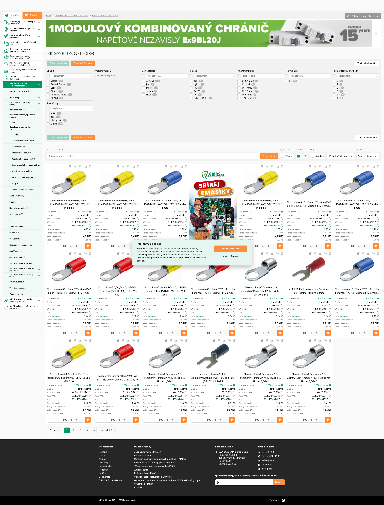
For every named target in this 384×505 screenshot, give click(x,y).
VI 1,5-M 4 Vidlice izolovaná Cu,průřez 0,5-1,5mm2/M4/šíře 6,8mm (309, 291)
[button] (376, 33)
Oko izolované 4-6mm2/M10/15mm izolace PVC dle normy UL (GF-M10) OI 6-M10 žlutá (69, 378)
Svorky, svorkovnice (18, 282)
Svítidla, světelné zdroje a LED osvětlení (22, 29)
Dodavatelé (104, 476)
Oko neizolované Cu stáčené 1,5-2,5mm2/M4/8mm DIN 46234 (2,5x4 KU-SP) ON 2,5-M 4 (261, 378)
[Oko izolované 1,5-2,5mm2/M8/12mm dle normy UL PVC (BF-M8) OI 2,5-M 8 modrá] (356, 269)
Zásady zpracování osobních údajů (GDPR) (155, 466)
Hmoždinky (14, 97)
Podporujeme (105, 462)
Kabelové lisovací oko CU (23, 140)
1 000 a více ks (81, 211)
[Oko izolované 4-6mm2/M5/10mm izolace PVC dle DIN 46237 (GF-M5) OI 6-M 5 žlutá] (260, 182)
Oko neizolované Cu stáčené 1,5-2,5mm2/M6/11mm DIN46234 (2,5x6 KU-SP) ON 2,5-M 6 (309, 378)
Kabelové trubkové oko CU (23, 159)
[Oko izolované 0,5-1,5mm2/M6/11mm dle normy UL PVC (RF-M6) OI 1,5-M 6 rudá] (212, 269)
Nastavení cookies (230, 256)
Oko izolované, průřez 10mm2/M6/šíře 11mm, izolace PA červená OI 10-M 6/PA (116, 378)
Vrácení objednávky (143, 484)
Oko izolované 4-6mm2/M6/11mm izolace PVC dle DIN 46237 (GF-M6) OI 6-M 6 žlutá (69, 204)
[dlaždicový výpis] (298, 156)
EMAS (48, 15)
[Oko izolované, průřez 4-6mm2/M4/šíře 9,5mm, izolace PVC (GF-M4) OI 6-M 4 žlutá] (164, 269)
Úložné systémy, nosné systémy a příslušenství (19, 57)
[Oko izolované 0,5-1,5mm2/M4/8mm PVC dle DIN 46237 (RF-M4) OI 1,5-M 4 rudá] (68, 269)
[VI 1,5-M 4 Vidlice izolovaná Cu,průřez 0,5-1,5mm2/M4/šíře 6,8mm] (308, 269)
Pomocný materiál (17, 226)
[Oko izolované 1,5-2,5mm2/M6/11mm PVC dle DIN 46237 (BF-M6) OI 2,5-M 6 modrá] (164, 182)
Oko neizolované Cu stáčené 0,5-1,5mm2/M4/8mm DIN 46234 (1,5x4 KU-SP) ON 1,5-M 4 (165, 378)
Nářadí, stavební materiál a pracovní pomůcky (20, 300)
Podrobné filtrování (83, 63)
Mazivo (12, 202)
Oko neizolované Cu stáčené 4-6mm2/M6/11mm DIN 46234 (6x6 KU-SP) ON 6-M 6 (261, 291)
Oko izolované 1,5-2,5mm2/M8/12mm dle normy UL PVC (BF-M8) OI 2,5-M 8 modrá (357, 291)
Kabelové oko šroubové (22, 153)
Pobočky (103, 469)
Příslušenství (14, 239)
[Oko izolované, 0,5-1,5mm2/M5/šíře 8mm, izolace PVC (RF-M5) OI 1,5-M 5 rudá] (116, 269)
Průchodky (14, 233)
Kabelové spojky (16, 196)
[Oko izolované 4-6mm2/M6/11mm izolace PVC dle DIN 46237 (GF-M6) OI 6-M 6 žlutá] (68, 182)
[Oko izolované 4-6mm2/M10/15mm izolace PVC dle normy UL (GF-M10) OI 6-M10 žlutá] (68, 356)
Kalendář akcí (105, 466)
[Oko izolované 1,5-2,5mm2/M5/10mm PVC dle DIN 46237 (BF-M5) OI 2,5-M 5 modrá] (356, 182)
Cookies (138, 487)
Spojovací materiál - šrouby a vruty (21, 275)
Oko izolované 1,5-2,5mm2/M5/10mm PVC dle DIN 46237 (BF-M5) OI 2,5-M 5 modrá (357, 204)
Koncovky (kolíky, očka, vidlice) (26, 165)
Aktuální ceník (141, 469)
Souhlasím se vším (230, 248)
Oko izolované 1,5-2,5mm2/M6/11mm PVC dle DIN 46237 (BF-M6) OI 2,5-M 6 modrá (165, 204)
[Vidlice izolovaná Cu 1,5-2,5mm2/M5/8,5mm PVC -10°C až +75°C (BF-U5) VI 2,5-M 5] (212, 356)
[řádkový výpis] (305, 156)
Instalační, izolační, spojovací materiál (22, 116)
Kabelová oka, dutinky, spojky (20, 128)
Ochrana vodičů (16, 214)
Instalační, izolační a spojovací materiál (19, 84)
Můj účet (15, 15)
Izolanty (12, 122)
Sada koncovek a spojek (22, 177)
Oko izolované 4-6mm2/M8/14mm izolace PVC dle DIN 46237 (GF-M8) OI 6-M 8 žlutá (117, 204)
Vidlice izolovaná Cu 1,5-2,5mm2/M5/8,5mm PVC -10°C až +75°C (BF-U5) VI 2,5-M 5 (212, 378)
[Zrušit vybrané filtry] (48, 75)
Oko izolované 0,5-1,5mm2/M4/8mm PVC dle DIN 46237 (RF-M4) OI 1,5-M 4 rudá (69, 291)
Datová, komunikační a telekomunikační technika (20, 64)
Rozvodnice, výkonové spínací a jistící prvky (22, 43)
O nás (102, 455)
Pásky (12, 220)
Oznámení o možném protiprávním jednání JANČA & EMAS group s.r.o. (169, 480)
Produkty (34, 15)
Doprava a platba (142, 455)
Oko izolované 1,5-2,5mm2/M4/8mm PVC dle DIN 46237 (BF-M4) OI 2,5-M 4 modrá (309, 204)
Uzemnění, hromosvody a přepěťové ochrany (20, 50)
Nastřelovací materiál (18, 208)
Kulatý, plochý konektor (22, 171)
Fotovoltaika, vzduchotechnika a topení (22, 71)
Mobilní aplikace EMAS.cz (146, 473)
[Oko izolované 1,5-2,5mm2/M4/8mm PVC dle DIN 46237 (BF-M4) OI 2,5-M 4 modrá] (308, 182)
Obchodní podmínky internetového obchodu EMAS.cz (160, 459)
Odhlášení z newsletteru (111, 480)
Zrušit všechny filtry (367, 63)
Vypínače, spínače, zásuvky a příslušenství (22, 22)
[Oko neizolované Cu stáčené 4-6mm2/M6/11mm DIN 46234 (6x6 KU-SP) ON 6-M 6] (260, 269)
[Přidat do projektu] (85, 166)
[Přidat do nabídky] (90, 166)
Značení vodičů (16, 294)
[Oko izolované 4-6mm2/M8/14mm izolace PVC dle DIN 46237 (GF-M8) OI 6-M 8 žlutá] (116, 182)
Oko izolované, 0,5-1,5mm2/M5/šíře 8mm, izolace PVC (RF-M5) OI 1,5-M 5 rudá (117, 291)
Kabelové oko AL (19, 147)
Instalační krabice (17, 110)
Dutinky (15, 134)
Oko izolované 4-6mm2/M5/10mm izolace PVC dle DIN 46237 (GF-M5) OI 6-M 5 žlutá (261, 204)
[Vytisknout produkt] (69, 166)
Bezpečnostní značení (19, 91)
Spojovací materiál (17, 257)
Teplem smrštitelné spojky (23, 190)
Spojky (15, 183)
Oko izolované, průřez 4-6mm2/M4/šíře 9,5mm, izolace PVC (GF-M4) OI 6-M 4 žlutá (165, 291)
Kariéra (102, 473)
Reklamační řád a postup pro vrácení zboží (155, 462)
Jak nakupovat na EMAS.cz (147, 452)
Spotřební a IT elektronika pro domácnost (22, 78)
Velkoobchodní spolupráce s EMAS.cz (153, 476)
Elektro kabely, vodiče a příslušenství (19, 36)
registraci (58, 229)
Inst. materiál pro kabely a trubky (20, 103)
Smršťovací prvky (16, 251)
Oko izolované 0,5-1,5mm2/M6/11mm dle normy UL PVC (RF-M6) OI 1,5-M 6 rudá (213, 291)
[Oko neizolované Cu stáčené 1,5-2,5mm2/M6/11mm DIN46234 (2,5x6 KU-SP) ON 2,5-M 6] (308, 356)
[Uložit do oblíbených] (80, 166)
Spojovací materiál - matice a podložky (21, 269)
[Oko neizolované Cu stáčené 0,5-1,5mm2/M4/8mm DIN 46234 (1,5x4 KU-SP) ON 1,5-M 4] (164, 356)
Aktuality (103, 459)
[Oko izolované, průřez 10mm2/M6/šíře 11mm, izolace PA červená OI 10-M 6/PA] (116, 356)
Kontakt (103, 452)
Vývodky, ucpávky (17, 288)
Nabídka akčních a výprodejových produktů (24, 307)
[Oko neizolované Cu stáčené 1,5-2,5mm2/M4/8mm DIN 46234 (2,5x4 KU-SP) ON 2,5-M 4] (260, 356)
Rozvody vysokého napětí (20, 245)
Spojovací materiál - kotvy (20, 263)
